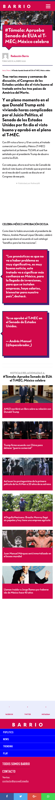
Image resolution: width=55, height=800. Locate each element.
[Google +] (34, 796)
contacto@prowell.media (15, 781)
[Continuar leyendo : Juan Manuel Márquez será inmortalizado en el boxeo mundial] (27, 539)
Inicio (4, 70)
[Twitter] (21, 796)
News (9, 70)
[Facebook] (7, 796)
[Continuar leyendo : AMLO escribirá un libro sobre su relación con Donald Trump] (27, 394)
